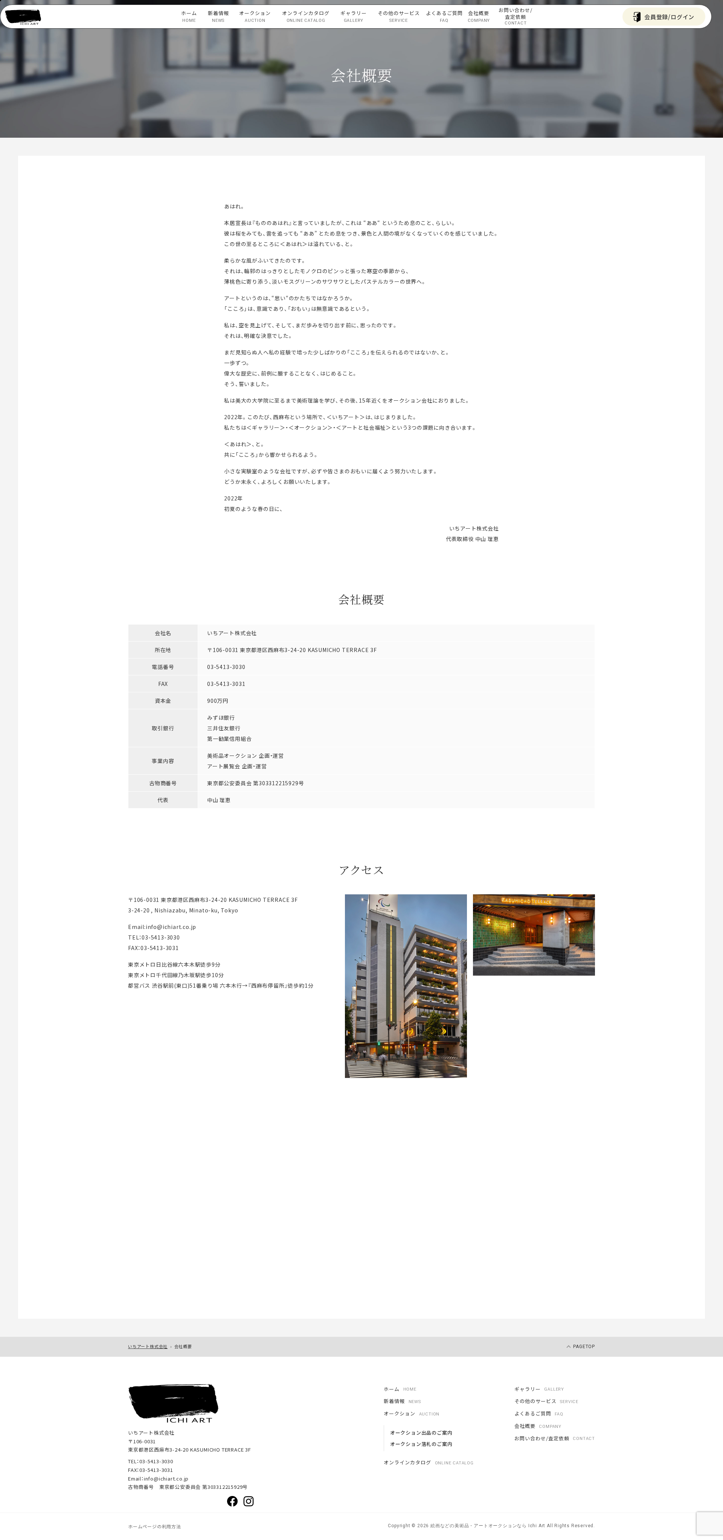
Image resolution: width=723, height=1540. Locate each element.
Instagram (248, 1501)
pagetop (584, 1346)
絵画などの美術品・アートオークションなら (478, 1525)
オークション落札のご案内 (421, 1443)
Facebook (232, 1501)
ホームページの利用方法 (154, 1526)
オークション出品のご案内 (421, 1432)
